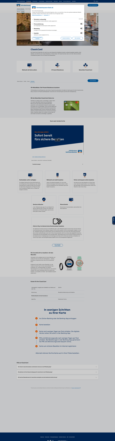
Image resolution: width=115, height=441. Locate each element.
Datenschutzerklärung (37, 15)
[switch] (81, 24)
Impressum (46, 15)
